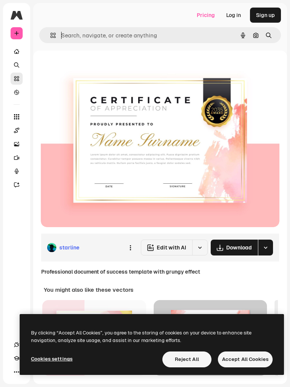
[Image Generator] (17, 144)
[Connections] (17, 345)
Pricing (206, 15)
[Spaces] (17, 130)
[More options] (130, 247)
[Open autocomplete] (50, 35)
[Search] (17, 65)
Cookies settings (51, 359)
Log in (233, 15)
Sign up (265, 15)
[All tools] (17, 117)
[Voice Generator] (17, 171)
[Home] (17, 51)
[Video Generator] (17, 158)
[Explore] (17, 92)
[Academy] (17, 358)
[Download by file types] (265, 247)
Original (89, 67)
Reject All (187, 359)
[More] (17, 372)
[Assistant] (17, 185)
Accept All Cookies (245, 359)
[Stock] (17, 79)
